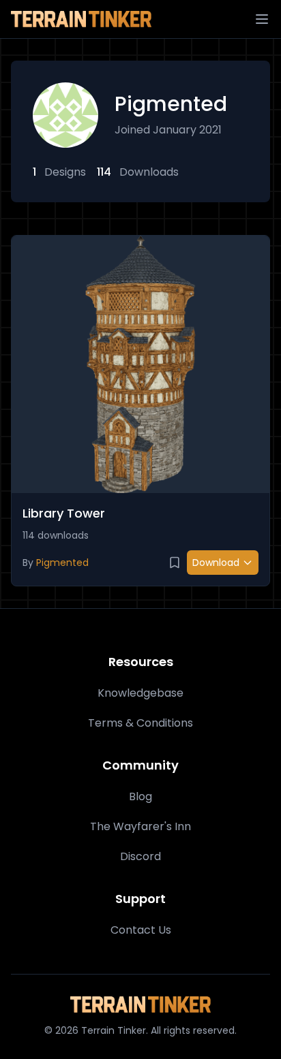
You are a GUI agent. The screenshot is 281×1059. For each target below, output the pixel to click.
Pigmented (62, 562)
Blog (140, 796)
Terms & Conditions (140, 723)
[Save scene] (174, 562)
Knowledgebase (140, 693)
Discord (140, 856)
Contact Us (140, 930)
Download (215, 562)
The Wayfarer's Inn (140, 826)
